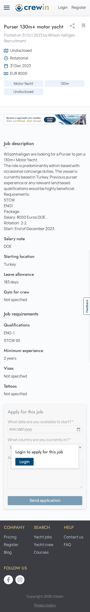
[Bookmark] (83, 25)
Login (63, 7)
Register (79, 7)
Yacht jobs (43, 537)
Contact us (73, 537)
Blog (8, 552)
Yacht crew (43, 544)
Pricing (10, 537)
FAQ (67, 544)
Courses (41, 552)
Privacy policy (45, 605)
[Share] (73, 26)
